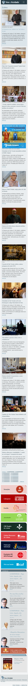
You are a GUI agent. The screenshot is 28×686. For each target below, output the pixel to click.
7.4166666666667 (11, 471)
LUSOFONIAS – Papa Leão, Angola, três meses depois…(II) (17, 576)
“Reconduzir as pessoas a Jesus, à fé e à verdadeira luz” (12, 338)
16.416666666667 (15, 477)
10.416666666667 (15, 473)
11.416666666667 (6, 474)
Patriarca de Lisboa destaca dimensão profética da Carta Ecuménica (13, 227)
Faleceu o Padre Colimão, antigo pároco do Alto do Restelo (14, 190)
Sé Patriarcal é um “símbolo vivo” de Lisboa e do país (13, 30)
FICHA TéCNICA (16, 685)
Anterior (4, 471)
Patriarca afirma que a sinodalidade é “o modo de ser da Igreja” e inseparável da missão (13, 453)
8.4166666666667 (19, 471)
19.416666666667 (6, 480)
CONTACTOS (24, 685)
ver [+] (4, 43)
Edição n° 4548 (18, 659)
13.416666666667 (6, 476)
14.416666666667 (15, 476)
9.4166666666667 (6, 473)
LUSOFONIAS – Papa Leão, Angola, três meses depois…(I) (17, 613)
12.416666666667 (14, 474)
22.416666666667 (15, 481)
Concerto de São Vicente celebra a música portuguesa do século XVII (12, 265)
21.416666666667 (6, 481)
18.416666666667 (15, 478)
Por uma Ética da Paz (16, 594)
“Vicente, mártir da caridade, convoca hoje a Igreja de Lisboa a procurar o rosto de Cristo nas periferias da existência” (14, 106)
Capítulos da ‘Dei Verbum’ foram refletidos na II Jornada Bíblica (14, 415)
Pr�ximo (22, 481)
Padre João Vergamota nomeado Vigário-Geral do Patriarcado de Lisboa (13, 67)
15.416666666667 (6, 477)
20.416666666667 (15, 480)
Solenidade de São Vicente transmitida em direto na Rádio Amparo (14, 152)
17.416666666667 (6, 478)
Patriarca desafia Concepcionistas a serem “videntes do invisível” (12, 377)
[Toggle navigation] (23, 2)
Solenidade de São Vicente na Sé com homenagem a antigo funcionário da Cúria (12, 301)
